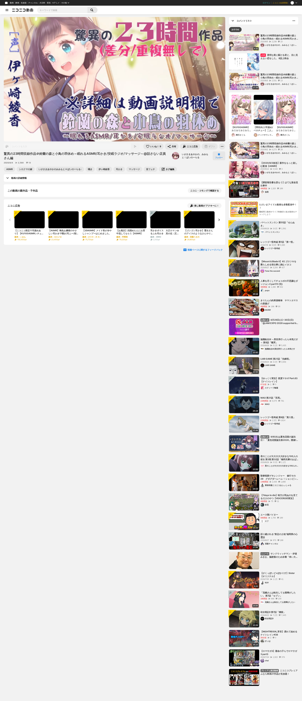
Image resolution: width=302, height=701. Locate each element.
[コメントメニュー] (294, 21)
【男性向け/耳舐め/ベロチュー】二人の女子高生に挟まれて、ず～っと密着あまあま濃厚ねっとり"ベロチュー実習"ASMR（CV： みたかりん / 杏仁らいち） (263, 129)
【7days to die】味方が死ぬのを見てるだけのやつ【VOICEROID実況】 (279, 497)
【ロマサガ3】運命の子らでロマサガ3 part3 (278, 652)
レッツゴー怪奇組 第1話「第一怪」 (277, 242)
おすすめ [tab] (235, 29)
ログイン (266, 3)
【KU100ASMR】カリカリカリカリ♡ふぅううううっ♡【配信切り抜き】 (285, 129)
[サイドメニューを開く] (7, 10)
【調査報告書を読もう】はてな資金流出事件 (279, 184)
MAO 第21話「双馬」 (271, 397)
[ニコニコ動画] (22, 10)
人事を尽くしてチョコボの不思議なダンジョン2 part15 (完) (279, 282)
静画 (17, 3)
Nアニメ (55, 3)
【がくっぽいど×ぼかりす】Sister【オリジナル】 (277, 575)
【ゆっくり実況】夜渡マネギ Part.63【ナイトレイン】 (278, 380)
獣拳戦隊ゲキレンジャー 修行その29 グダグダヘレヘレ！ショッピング (278, 477)
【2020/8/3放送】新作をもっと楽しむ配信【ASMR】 (278, 164)
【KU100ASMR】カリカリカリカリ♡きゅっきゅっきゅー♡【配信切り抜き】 (241, 129)
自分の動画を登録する (25, 223)
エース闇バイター (269, 514)
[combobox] (62, 10)
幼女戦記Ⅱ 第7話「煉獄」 (272, 612)
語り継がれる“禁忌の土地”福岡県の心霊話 (279, 536)
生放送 (24, 3)
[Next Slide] (218, 252)
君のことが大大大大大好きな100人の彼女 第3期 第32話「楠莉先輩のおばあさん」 (279, 458)
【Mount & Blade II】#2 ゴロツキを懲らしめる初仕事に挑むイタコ (278, 263)
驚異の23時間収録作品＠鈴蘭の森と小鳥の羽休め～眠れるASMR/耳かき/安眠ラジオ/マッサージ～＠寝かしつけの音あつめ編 (278, 76)
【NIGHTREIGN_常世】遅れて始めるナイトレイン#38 (278, 633)
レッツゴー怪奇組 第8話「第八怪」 (277, 417)
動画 (12, 3)
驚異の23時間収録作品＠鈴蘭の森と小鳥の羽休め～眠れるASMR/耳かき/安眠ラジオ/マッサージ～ (278, 145)
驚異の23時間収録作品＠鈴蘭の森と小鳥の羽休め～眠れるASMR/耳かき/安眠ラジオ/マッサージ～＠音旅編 (278, 37)
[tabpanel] (263, 360)
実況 (49, 3)
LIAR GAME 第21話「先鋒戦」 (275, 358)
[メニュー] (222, 146)
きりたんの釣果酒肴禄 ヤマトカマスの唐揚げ (279, 302)
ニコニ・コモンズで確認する (204, 190)
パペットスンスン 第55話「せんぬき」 (277, 224)
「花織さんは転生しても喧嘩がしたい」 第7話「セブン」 (278, 594)
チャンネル (33, 3)
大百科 (42, 3)
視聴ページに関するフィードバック (205, 282)
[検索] (92, 10)
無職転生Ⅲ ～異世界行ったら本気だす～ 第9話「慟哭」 (279, 341)
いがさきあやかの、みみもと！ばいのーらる (195, 156)
